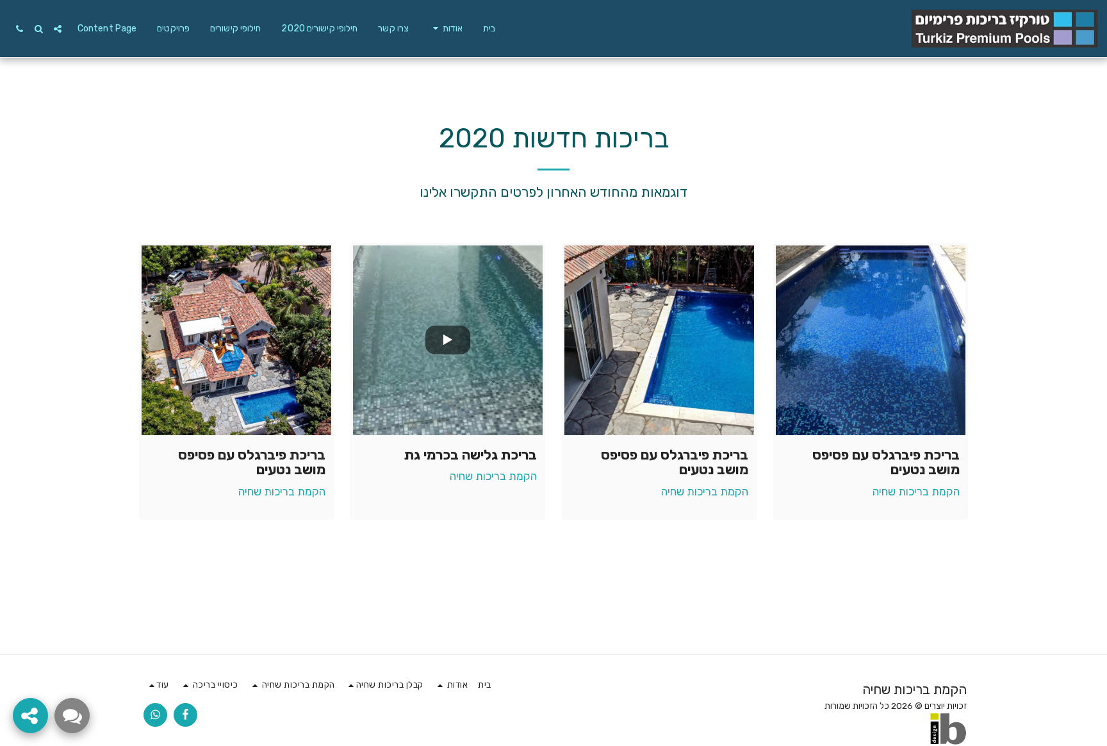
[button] (446, 28)
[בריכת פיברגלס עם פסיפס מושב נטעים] (870, 340)
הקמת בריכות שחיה (916, 491)
